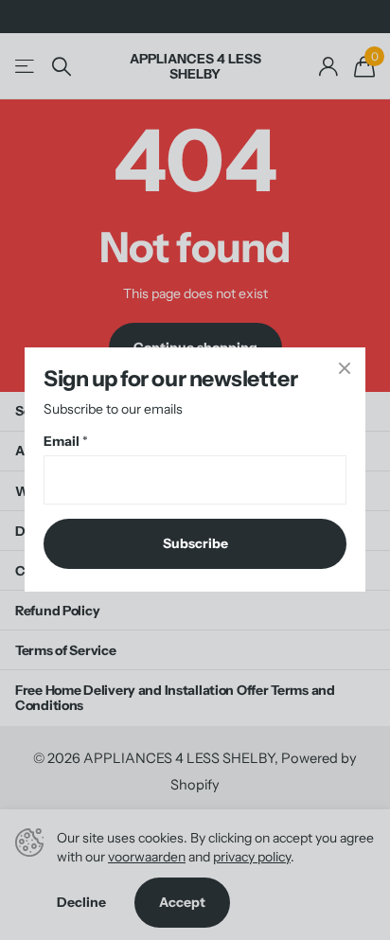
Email (66, 442)
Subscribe (195, 544)
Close (344, 368)
